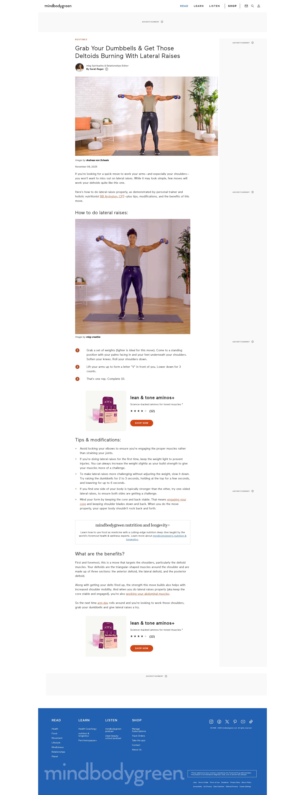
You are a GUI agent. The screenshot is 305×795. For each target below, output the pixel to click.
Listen (111, 720)
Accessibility (197, 786)
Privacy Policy (235, 782)
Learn (84, 720)
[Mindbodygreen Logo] (57, 6)
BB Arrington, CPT (112, 196)
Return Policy (246, 782)
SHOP (232, 6)
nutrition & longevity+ (83, 734)
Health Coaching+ (87, 729)
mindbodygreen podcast (113, 730)
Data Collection (219, 786)
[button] (106, 69)
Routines (81, 39)
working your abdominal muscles (147, 593)
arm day (103, 602)
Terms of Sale (203, 782)
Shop (137, 720)
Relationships (58, 752)
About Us (137, 749)
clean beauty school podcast (113, 737)
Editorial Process (232, 786)
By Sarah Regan (95, 69)
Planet (55, 756)
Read (56, 720)
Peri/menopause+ (87, 740)
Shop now (141, 423)
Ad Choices (207, 786)
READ (184, 6)
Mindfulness (58, 747)
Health (55, 729)
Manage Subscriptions (139, 730)
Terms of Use (215, 782)
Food (54, 733)
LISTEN (214, 6)
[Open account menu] (259, 6)
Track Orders (138, 736)
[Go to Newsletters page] (246, 6)
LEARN (199, 6)
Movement (57, 738)
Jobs (195, 782)
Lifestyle (56, 742)
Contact (136, 745)
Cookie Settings (245, 786)
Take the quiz (138, 740)
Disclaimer (225, 782)
